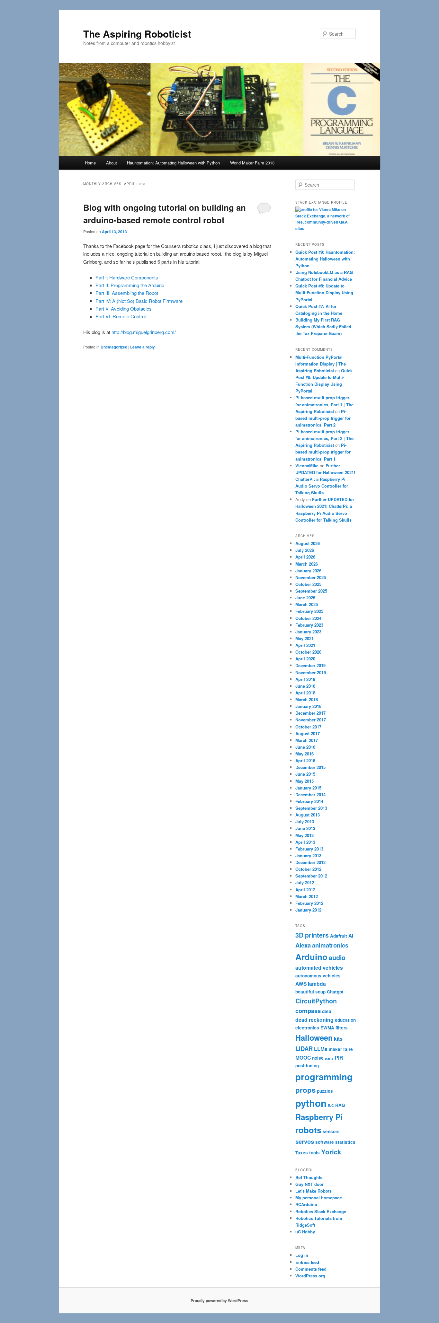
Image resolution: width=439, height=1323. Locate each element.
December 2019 (310, 665)
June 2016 (305, 747)
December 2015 (310, 767)
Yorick (331, 1151)
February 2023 (309, 625)
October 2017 (308, 727)
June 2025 (305, 598)
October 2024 (308, 618)
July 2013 (304, 821)
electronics (307, 1028)
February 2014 (309, 801)
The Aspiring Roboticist (137, 33)
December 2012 (310, 862)
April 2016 (305, 760)
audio (337, 957)
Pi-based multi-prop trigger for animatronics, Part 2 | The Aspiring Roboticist (324, 438)
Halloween (314, 1037)
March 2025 (306, 604)
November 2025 (310, 577)
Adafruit (338, 936)
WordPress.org (310, 1276)
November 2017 (310, 720)
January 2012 (308, 910)
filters (342, 1028)
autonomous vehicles (318, 976)
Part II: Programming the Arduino (129, 285)
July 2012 (304, 882)
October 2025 (308, 584)
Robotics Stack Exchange (320, 1211)
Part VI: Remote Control (120, 316)
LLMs (320, 1049)
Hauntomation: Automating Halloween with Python (173, 163)
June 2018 (305, 686)
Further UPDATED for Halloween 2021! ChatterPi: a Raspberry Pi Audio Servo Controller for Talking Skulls (325, 479)
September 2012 (311, 876)
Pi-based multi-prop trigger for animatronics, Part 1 (323, 452)
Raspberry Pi (319, 1116)
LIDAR (304, 1048)
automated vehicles (319, 967)
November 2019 (310, 672)
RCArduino (306, 1204)
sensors (331, 1131)
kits (338, 1038)
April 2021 (305, 645)
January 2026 (308, 571)
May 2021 (304, 638)
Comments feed (311, 1269)
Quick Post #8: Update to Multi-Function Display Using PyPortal (324, 292)
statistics (345, 1142)
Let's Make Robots (313, 1191)
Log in (301, 1255)
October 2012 (308, 869)
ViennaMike (306, 466)
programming (324, 1076)
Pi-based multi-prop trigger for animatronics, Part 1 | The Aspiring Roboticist (324, 404)
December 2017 (310, 713)
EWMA (327, 1028)
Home (90, 163)
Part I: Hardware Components (126, 277)
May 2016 (304, 754)
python (311, 1103)
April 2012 (305, 889)
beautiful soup (310, 992)
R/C (331, 1105)
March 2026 (306, 564)
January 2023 (308, 632)
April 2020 (305, 659)
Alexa (303, 945)
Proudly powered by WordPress (219, 1300)
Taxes (301, 1153)
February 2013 (309, 849)
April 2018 (305, 693)
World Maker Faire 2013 (252, 163)
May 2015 (304, 781)
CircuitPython (316, 1000)
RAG (340, 1105)
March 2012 (306, 896)
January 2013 (308, 855)
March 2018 (306, 699)
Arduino (311, 957)
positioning (307, 1066)
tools (314, 1153)
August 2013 (307, 815)
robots (308, 1130)
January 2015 (308, 788)
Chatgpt (335, 992)
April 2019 (305, 679)
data (326, 1011)
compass (308, 1010)
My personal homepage (318, 1198)
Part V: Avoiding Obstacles (123, 308)
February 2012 (309, 903)
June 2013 (305, 828)
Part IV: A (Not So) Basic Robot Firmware (139, 300)
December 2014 (310, 794)
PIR (339, 1057)
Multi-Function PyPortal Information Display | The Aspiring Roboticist (320, 364)
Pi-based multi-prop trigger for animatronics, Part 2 (323, 418)
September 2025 (311, 591)
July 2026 (304, 550)
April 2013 (305, 842)
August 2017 (307, 733)
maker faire (341, 1049)
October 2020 (308, 652)
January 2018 (308, 706)
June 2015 (305, 774)
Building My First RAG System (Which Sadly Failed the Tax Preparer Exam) (323, 326)
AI (350, 935)
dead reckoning (314, 1019)
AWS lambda (310, 983)
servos (304, 1141)
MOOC (303, 1057)
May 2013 (304, 835)
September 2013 (311, 808)
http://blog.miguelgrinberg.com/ (144, 332)
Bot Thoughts (308, 1177)
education (345, 1020)
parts (329, 1058)
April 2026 (305, 557)
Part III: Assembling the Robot (126, 292)
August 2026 (307, 543)
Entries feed (307, 1262)
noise (318, 1058)
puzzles (325, 1091)
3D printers (312, 935)
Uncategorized (114, 347)
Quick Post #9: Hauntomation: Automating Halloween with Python (325, 259)
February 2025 (309, 611)
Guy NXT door (309, 1184)
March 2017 (306, 740)
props (305, 1090)
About (111, 163)
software (324, 1142)
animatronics (330, 945)
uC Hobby (305, 1232)
